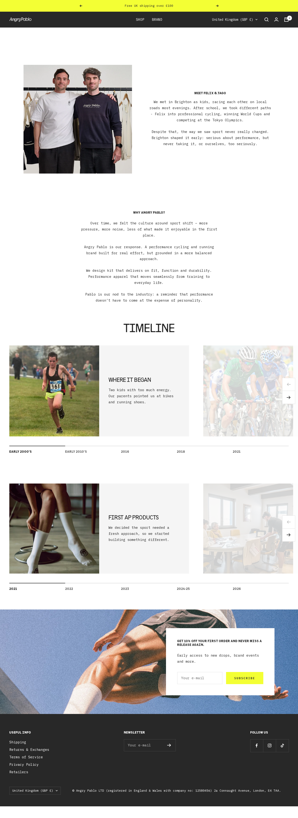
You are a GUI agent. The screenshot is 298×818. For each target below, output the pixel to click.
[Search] (266, 19)
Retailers (18, 772)
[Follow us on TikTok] (282, 745)
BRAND (157, 19)
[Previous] (288, 384)
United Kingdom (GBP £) (232, 19)
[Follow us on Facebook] (256, 745)
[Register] (169, 745)
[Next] (288, 397)
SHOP (140, 19)
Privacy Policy (24, 764)
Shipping (17, 742)
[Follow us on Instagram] (269, 745)
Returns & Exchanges (29, 749)
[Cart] (286, 19)
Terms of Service (26, 757)
